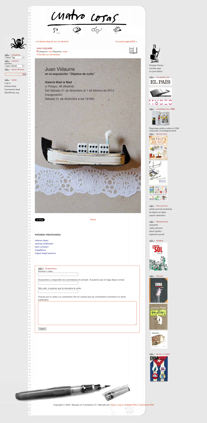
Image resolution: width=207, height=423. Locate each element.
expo (65, 51)
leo (78, 33)
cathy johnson (156, 228)
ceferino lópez (41, 240)
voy (116, 33)
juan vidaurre (44, 48)
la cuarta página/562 (125, 41)
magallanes (40, 250)
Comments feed (12, 89)
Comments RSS (146, 405)
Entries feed (10, 86)
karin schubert (41, 247)
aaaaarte (153, 225)
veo (97, 33)
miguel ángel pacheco (45, 253)
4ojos (113, 405)
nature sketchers (157, 215)
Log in (7, 83)
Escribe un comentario (49, 54)
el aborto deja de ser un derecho (53, 41)
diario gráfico (155, 231)
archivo (8, 63)
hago (58, 33)
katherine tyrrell (156, 234)
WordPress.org (12, 92)
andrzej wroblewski (44, 243)
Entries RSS (131, 405)
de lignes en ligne (157, 212)
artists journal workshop (160, 209)
